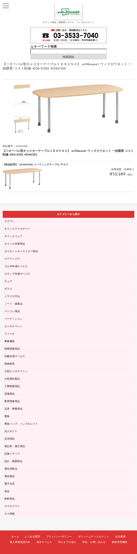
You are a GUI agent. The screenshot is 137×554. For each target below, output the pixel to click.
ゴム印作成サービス (16, 266)
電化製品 (9, 476)
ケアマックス (12, 259)
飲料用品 (9, 499)
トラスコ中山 (12, 296)
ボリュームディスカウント (93, 536)
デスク (8, 289)
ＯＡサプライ (12, 506)
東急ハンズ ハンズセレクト (21, 424)
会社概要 (120, 536)
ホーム (15, 536)
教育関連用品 (12, 401)
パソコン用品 (12, 311)
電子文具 (9, 484)
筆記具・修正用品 (14, 446)
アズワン (9, 221)
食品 (7, 491)
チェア (8, 281)
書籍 (7, 416)
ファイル (9, 334)
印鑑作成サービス (14, 356)
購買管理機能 (119, 542)
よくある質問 (32, 536)
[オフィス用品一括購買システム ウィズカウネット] (68, 17)
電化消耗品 (10, 469)
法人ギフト (10, 431)
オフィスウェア (13, 236)
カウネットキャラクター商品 (21, 251)
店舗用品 (9, 394)
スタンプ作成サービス (17, 274)
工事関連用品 (12, 386)
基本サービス (44, 542)
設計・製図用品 (13, 461)
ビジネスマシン (13, 326)
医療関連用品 (12, 349)
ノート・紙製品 (13, 304)
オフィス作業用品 (14, 244)
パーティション (13, 319)
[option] (22, 92)
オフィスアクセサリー (17, 229)
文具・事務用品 (13, 409)
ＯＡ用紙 (9, 514)
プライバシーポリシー (59, 536)
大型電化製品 (12, 379)
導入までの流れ (67, 542)
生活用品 (9, 439)
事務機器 (9, 341)
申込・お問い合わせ (94, 542)
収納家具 (9, 364)
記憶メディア (12, 454)
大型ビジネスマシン (16, 371)
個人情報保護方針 (20, 542)
